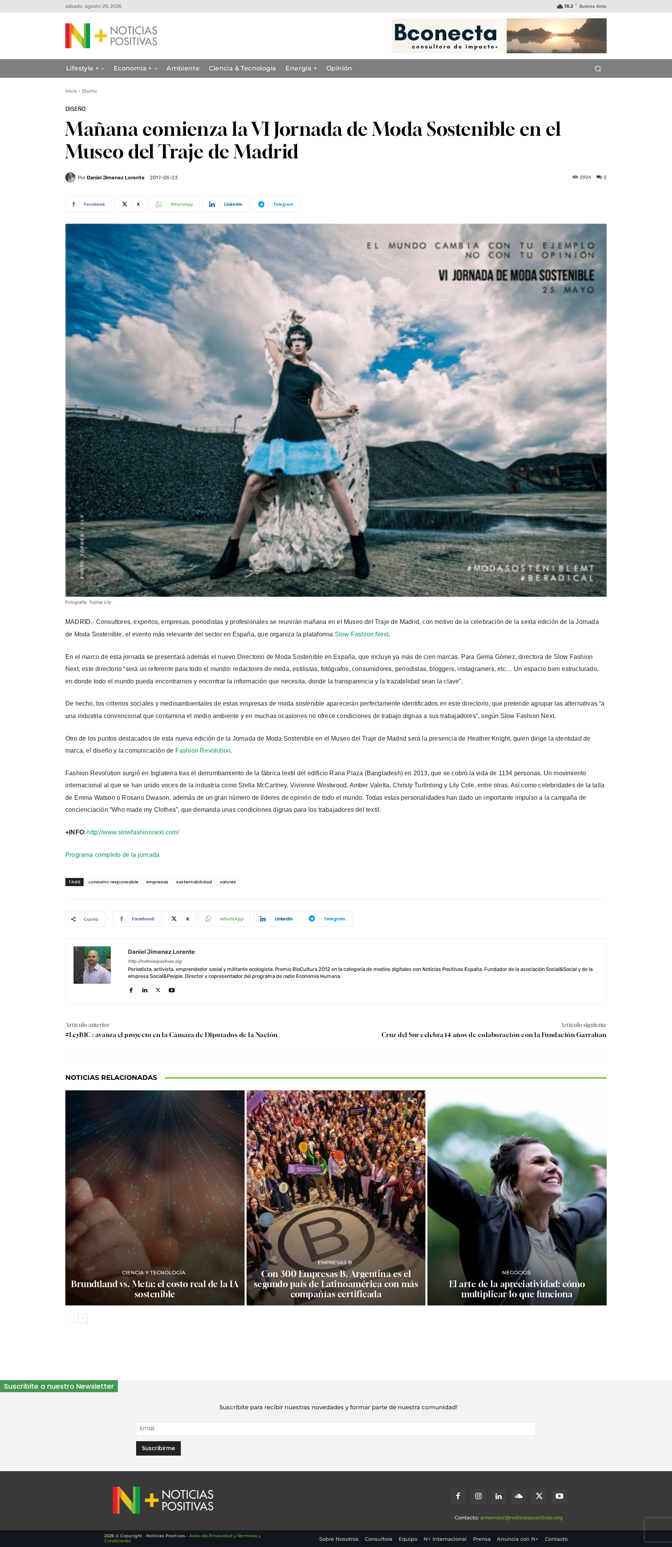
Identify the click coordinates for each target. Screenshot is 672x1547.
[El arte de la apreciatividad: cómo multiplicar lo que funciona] (517, 1197)
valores (228, 882)
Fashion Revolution (203, 750)
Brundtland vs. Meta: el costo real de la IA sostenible (155, 1289)
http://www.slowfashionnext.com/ (133, 832)
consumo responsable (113, 882)
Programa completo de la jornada (112, 854)
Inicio (71, 91)
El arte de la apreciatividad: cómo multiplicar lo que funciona (517, 1289)
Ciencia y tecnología (154, 1272)
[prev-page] (70, 1318)
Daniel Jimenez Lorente (116, 177)
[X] (158, 989)
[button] (597, 69)
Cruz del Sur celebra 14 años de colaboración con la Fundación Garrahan (494, 1035)
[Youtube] (172, 989)
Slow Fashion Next (361, 634)
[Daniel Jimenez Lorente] (71, 177)
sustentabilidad (194, 882)
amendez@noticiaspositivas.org (521, 1517)
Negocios (516, 1272)
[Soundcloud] (518, 1496)
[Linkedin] (144, 989)
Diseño (89, 91)
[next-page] (83, 1318)
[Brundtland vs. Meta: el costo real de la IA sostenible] (155, 1197)
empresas (157, 882)
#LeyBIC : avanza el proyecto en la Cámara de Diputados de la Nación (171, 1035)
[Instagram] (478, 1496)
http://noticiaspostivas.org (155, 961)
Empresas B (335, 1262)
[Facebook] (131, 989)
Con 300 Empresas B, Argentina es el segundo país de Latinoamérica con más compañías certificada (336, 1284)
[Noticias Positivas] (140, 35)
